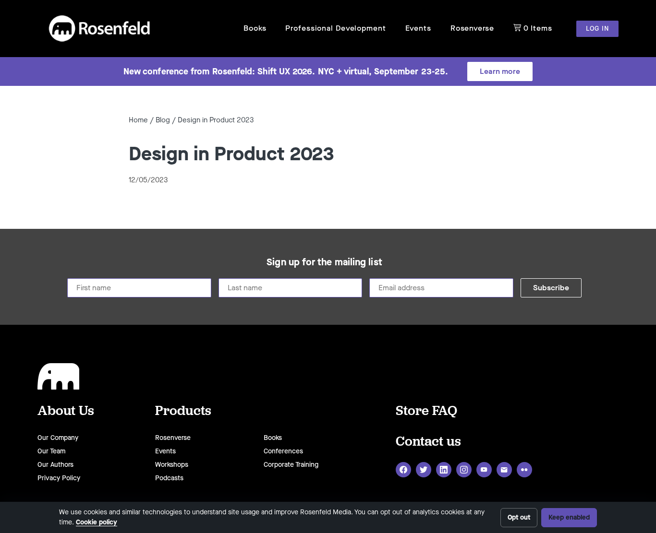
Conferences (283, 451)
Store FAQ (426, 410)
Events (418, 28)
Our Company (57, 437)
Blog (163, 120)
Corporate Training (291, 464)
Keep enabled (569, 517)
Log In (597, 28)
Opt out (519, 517)
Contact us (428, 440)
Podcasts (169, 478)
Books (254, 28)
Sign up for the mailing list (324, 262)
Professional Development (335, 28)
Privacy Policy (58, 478)
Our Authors (55, 464)
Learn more (500, 71)
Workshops (171, 464)
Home (138, 120)
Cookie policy (96, 522)
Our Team (51, 451)
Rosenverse (472, 28)
